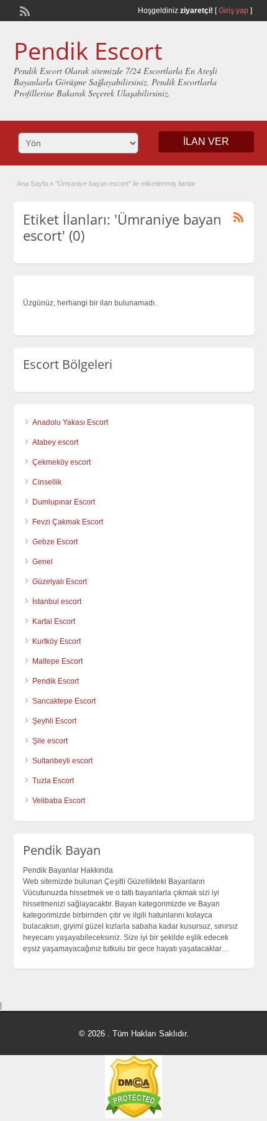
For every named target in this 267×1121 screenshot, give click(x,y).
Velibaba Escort (58, 800)
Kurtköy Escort (56, 641)
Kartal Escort (53, 621)
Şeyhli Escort (54, 721)
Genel (42, 561)
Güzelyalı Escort (59, 581)
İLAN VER (206, 141)
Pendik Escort (88, 50)
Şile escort (50, 741)
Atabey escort (55, 442)
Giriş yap (233, 10)
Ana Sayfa (32, 183)
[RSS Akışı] (24, 10)
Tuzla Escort (53, 780)
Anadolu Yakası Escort (70, 422)
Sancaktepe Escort (64, 701)
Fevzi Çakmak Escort (67, 522)
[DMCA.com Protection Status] (133, 1115)
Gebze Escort (55, 541)
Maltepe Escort (57, 661)
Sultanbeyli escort (62, 760)
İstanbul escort (56, 601)
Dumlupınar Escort (63, 502)
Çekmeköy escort (61, 462)
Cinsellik (46, 482)
